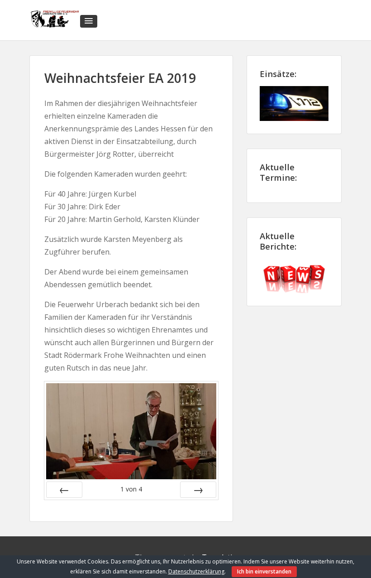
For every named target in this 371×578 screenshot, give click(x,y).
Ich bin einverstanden (264, 571)
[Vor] (198, 490)
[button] (88, 21)
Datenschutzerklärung (196, 571)
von (131, 489)
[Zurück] (64, 490)
